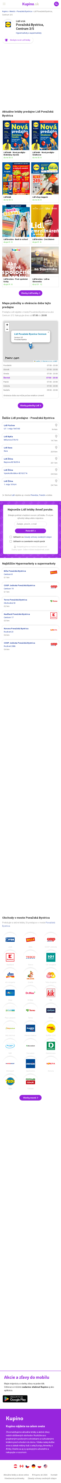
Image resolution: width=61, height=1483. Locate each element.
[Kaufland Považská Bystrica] (10, 957)
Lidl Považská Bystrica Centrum (30, 333)
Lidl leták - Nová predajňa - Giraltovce (45, 140)
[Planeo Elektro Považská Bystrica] (30, 1028)
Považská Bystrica (24, 11)
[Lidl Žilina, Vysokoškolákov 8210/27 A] (30, 471)
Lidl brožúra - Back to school (16, 225)
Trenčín (42, 495)
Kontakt (54, 1475)
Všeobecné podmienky (14, 1478)
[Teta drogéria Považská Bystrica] (50, 975)
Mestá (12, 11)
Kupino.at (15, 1466)
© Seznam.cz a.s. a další (49, 361)
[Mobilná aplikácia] (15, 1399)
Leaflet (37, 361)
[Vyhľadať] (56, 4)
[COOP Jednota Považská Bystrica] (50, 940)
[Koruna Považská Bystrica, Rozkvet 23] (30, 632)
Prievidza (34, 495)
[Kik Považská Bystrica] (50, 993)
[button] (17, 40)
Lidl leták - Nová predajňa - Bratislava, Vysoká (16, 140)
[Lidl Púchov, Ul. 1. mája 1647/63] (30, 427)
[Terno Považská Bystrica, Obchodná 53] (30, 603)
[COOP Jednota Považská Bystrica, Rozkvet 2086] (30, 646)
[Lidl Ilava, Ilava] (30, 449)
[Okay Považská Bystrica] (10, 993)
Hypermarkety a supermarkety (28, 33)
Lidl (13, 495)
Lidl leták (16, 182)
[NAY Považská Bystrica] (10, 1046)
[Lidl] (8, 26)
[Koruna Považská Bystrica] (50, 1064)
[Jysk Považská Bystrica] (10, 940)
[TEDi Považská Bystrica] (10, 1082)
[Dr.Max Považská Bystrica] (30, 993)
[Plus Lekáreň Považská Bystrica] (10, 1011)
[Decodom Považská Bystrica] (30, 1046)
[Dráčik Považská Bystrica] (30, 975)
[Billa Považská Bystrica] (30, 940)
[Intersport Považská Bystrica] (10, 1064)
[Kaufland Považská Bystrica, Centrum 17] (30, 617)
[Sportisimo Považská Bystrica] (30, 1064)
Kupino (5, 11)
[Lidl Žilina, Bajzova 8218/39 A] (30, 460)
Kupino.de (33, 1466)
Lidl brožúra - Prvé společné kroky (16, 267)
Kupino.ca (21, 1466)
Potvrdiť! (30, 531)
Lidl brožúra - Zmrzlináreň (45, 225)
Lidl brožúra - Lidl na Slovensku (45, 267)
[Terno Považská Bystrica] (30, 1011)
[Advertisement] (30, 77)
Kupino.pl (39, 1466)
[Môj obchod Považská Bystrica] (10, 1028)
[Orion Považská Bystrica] (50, 1011)
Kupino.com (45, 1466)
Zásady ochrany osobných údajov (38, 537)
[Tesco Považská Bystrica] (30, 957)
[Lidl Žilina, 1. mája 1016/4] (30, 483)
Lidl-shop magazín (45, 182)
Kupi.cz (27, 1466)
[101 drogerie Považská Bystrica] (50, 957)
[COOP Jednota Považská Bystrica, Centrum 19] (30, 588)
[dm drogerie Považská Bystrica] (10, 975)
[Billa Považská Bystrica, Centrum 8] (30, 574)
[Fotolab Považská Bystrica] (30, 1082)
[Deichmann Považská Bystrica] (50, 1046)
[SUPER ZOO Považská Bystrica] (50, 1028)
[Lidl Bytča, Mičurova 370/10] (30, 438)
